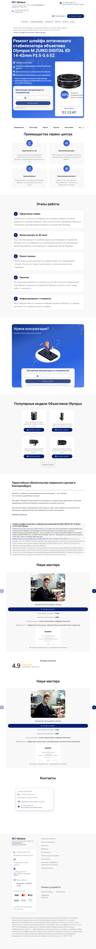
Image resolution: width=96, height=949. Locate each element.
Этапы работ (33, 127)
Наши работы (69, 127)
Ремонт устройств (37, 22)
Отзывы (72, 21)
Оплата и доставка (48, 842)
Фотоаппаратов (47, 892)
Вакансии (57, 21)
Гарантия (56, 127)
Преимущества (19, 127)
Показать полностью (19, 514)
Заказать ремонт (34, 430)
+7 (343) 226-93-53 (21, 10)
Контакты (65, 21)
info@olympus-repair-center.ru (21, 864)
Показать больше (48, 465)
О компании (24, 21)
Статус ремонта (60, 16)
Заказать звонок (76, 16)
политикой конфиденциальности (61, 385)
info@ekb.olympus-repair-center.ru (33, 802)
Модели (45, 127)
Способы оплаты (47, 868)
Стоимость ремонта (48, 839)
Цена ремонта (49, 21)
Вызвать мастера (48, 609)
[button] (94, 591)
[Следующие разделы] (83, 127)
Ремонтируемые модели (50, 856)
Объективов (60, 892)
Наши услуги (46, 859)
